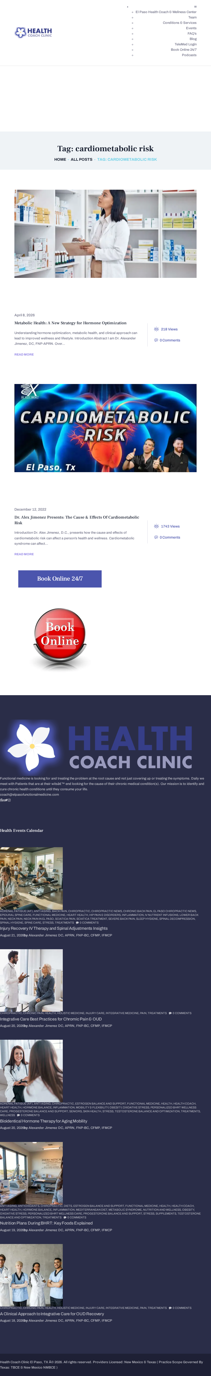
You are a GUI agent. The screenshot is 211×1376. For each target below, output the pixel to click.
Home (60, 159)
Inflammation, (133, 914)
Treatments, (191, 1111)
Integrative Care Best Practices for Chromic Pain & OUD (51, 1019)
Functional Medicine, (50, 914)
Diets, (68, 1205)
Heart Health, (78, 914)
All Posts (81, 159)
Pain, (144, 1013)
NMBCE (49, 1367)
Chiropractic (33, 289)
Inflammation (33, 498)
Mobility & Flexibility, (93, 1107)
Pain (114, 498)
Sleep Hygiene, (147, 918)
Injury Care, (96, 1013)
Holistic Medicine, (71, 1013)
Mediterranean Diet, (92, 1209)
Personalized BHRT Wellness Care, (55, 1213)
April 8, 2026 (24, 315)
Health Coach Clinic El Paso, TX (24, 1362)
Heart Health (123, 491)
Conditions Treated (114, 483)
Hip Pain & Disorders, (105, 914)
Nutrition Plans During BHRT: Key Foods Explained (46, 1223)
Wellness (7, 1115)
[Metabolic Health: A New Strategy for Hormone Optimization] (96, 233)
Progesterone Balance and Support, (39, 1111)
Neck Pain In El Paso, (39, 918)
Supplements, (167, 1213)
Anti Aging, (43, 911)
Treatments (31, 304)
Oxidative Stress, (137, 1107)
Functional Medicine (115, 289)
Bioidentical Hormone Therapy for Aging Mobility (43, 1121)
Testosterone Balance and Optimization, (148, 1111)
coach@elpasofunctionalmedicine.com (29, 794)
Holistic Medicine (37, 296)
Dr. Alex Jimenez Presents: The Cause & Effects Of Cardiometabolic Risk (76, 520)
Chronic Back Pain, (138, 911)
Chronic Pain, (34, 1013)
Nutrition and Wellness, (162, 1209)
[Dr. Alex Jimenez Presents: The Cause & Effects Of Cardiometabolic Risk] (96, 428)
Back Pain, (60, 911)
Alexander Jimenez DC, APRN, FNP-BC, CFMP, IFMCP (70, 935)
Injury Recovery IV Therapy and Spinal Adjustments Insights (54, 928)
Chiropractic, (79, 911)
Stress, (48, 922)
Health (154, 289)
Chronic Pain (71, 289)
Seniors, (76, 1111)
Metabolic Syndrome (78, 498)
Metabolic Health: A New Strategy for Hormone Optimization (70, 323)
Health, (51, 1013)
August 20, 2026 (12, 1026)
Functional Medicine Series (47, 491)
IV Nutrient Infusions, (162, 914)
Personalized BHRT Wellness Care (146, 296)
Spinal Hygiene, (12, 922)
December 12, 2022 (30, 509)
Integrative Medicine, (123, 1013)
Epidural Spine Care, (16, 914)
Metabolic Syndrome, (126, 1209)
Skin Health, (92, 1111)
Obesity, (116, 1107)
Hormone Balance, (38, 1107)
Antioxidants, (29, 1205)
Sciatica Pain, (65, 918)
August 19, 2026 (12, 1230)
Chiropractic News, (107, 911)
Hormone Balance (83, 296)
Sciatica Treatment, (92, 918)
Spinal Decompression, (177, 918)
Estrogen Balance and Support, (101, 1103)
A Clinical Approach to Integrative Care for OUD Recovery (52, 1314)
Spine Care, (33, 922)
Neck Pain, (16, 918)
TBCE (15, 1367)
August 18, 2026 (12, 1320)
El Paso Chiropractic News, (175, 911)
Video (169, 498)
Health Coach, (184, 1103)
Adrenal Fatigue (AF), (17, 911)
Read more (24, 354)
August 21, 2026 (12, 935)
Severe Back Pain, (122, 918)
